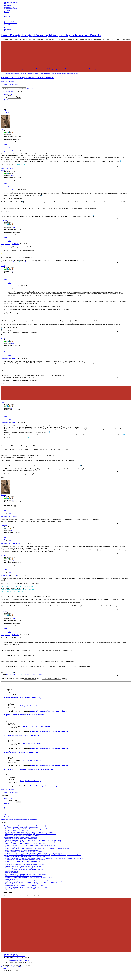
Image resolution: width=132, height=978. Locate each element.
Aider (14, 262)
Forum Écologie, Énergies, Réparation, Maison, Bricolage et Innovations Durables (51, 35)
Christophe (4, 220)
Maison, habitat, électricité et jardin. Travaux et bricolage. (20, 837)
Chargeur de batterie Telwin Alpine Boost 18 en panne (24, 735)
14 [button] (5, 110)
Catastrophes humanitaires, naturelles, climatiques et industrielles (23, 866)
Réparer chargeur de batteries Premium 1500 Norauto (24, 715)
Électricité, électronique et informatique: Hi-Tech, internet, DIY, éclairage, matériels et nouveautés (33, 840)
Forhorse (3, 129)
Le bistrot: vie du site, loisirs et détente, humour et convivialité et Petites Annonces (28, 877)
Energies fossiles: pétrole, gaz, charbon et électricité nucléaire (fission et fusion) (27, 829)
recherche (9, 262)
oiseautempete (5, 525)
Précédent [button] (7, 99)
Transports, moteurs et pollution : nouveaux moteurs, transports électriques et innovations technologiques (33, 881)
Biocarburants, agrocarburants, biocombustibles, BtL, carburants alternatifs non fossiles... (30, 834)
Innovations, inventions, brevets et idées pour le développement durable (25, 864)
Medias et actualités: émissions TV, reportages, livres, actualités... (23, 876)
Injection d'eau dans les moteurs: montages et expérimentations (23, 889)
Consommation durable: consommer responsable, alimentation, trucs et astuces (27, 863)
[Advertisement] (66, 53)
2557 (12, 134)
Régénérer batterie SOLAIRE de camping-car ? (21, 752)
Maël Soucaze (23, 967)
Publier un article (30, 262)
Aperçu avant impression (11, 84)
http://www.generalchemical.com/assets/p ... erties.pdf (17, 586)
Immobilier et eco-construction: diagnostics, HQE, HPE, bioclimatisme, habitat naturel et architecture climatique (37, 848)
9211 (12, 561)
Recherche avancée (32, 88)
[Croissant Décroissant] (57, 678)
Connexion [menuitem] (7, 15)
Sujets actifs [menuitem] (7, 10)
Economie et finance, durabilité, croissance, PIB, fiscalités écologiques (25, 856)
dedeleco (3, 555)
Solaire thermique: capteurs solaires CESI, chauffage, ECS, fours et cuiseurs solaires (29, 832)
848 (12, 530)
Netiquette (39, 262)
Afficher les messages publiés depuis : (13, 678)
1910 (12, 175)
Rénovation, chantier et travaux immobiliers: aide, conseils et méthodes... (26, 843)
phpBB (11, 965)
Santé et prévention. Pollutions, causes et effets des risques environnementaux (27, 874)
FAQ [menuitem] (5, 4)
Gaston (3, 170)
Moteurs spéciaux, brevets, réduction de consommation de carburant (24, 885)
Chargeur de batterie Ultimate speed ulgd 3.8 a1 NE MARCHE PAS (29, 769)
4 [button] (4, 106)
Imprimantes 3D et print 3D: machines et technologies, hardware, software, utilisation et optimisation (33, 853)
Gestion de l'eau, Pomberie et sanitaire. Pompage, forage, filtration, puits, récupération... (30, 845)
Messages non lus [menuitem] (9, 7)
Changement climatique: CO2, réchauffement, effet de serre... (22, 835)
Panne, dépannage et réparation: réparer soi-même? (49, 711)
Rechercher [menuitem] (7, 5)
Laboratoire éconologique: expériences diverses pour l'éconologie (23, 851)
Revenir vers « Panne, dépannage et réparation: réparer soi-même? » (20, 819)
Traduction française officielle (9, 967)
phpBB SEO (4, 968)
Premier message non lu (7, 91)
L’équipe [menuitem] (6, 12)
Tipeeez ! (21, 262)
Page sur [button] (8, 94)
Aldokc (22, 781)
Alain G (3, 266)
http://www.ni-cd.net (21, 164)
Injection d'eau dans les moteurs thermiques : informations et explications (26, 887)
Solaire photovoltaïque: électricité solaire (16, 830)
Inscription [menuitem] (7, 16)
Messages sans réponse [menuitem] (10, 8)
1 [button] (4, 101)
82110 (13, 227)
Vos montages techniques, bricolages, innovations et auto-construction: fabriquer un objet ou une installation (35, 842)
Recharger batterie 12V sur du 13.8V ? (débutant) (22, 698)
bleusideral (23, 760)
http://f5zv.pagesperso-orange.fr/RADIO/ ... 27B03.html (18, 589)
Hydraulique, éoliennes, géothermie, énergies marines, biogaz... (23, 827)
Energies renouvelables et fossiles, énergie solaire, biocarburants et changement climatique (29, 826)
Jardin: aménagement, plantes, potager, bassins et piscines (21, 850)
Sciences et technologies (12, 872)
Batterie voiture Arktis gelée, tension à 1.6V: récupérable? (27, 77)
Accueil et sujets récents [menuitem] (11, 2)
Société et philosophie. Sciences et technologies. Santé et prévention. (23, 869)
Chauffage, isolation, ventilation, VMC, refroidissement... (21, 838)
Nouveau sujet (5, 81)
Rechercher (23, 88)
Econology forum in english (13, 879)
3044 (12, 271)
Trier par (39, 678)
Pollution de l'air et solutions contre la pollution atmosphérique (23, 861)
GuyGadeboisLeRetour (26, 726)
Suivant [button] (6, 112)
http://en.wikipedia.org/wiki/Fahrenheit (13, 591)
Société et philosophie (11, 871)
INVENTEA (22, 970)
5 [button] (4, 107)
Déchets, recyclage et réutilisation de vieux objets (19, 868)
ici (13, 211)
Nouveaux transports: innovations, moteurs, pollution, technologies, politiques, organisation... (31, 882)
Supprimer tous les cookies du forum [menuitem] (14, 956)
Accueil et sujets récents (11, 954)
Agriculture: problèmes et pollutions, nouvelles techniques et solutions (25, 859)
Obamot (22, 743)
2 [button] (4, 102)
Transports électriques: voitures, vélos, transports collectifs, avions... (24, 884)
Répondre (12, 81)
